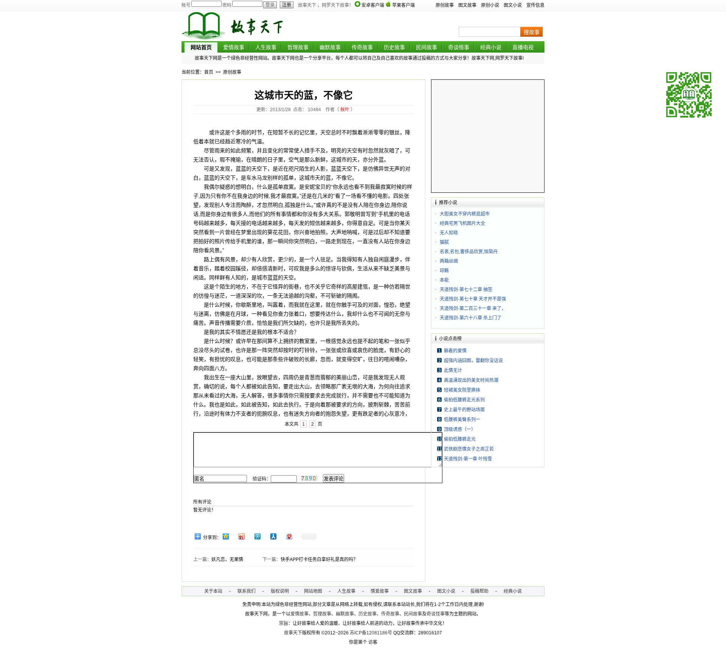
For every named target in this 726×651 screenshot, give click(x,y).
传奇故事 (362, 47)
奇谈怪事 (458, 47)
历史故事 (394, 47)
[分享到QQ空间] (225, 536)
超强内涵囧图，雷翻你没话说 (473, 360)
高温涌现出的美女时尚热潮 (471, 380)
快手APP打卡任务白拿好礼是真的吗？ (319, 559)
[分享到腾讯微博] (257, 536)
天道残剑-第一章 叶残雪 (468, 459)
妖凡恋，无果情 (227, 559)
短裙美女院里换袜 (462, 390)
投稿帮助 (479, 591)
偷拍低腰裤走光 (460, 439)
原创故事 (445, 5)
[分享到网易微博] (289, 536)
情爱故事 (380, 591)
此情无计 (453, 370)
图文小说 (513, 5)
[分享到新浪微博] (241, 536)
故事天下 (293, 633)
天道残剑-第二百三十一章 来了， (473, 308)
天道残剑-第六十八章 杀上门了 (470, 318)
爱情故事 (233, 47)
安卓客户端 (372, 5)
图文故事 (467, 5)
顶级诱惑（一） (460, 429)
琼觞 (444, 270)
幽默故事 (330, 47)
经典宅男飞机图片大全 (462, 223)
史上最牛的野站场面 (464, 409)
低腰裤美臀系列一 (462, 419)
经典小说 (490, 47)
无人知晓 (449, 233)
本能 (444, 280)
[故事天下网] (238, 39)
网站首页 (201, 47)
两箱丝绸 (449, 261)
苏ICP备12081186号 (371, 633)
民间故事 (426, 47)
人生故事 (265, 47)
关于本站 (213, 591)
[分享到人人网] (273, 536)
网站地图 (313, 591)
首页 (208, 72)
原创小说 (490, 5)
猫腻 (444, 242)
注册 (286, 5)
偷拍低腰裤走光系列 (464, 400)
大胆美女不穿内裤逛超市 (465, 214)
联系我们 (246, 591)
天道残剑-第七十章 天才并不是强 (473, 299)
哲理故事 (298, 47)
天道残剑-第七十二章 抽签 (466, 289)
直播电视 (523, 47)
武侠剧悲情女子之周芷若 (469, 449)
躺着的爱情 (455, 350)
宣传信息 (535, 5)
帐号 (186, 5)
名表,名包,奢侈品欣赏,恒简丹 (469, 251)
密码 (226, 5)
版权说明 (280, 591)
